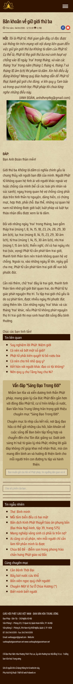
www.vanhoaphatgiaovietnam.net (37, 641)
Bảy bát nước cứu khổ (24, 575)
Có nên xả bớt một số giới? (27, 350)
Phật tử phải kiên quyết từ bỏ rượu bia (35, 356)
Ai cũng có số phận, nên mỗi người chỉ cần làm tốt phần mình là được (38, 541)
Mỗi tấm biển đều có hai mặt (29, 517)
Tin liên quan (13, 337)
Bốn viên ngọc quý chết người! (30, 581)
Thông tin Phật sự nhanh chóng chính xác (18, 682)
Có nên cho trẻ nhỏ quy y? (27, 361)
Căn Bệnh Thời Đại (22, 570)
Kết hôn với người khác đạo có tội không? (37, 366)
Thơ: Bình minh (20, 512)
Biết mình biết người (23, 591)
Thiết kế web (22, 672)
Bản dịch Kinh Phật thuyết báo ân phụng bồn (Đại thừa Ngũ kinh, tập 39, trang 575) (39, 525)
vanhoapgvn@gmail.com (17, 637)
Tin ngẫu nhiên (14, 504)
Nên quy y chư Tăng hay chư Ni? (31, 372)
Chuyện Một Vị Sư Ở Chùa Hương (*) (33, 586)
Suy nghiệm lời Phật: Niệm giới (30, 345)
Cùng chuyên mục (16, 563)
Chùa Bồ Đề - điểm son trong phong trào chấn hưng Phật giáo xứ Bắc (37, 552)
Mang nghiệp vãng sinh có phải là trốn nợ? (38, 533)
